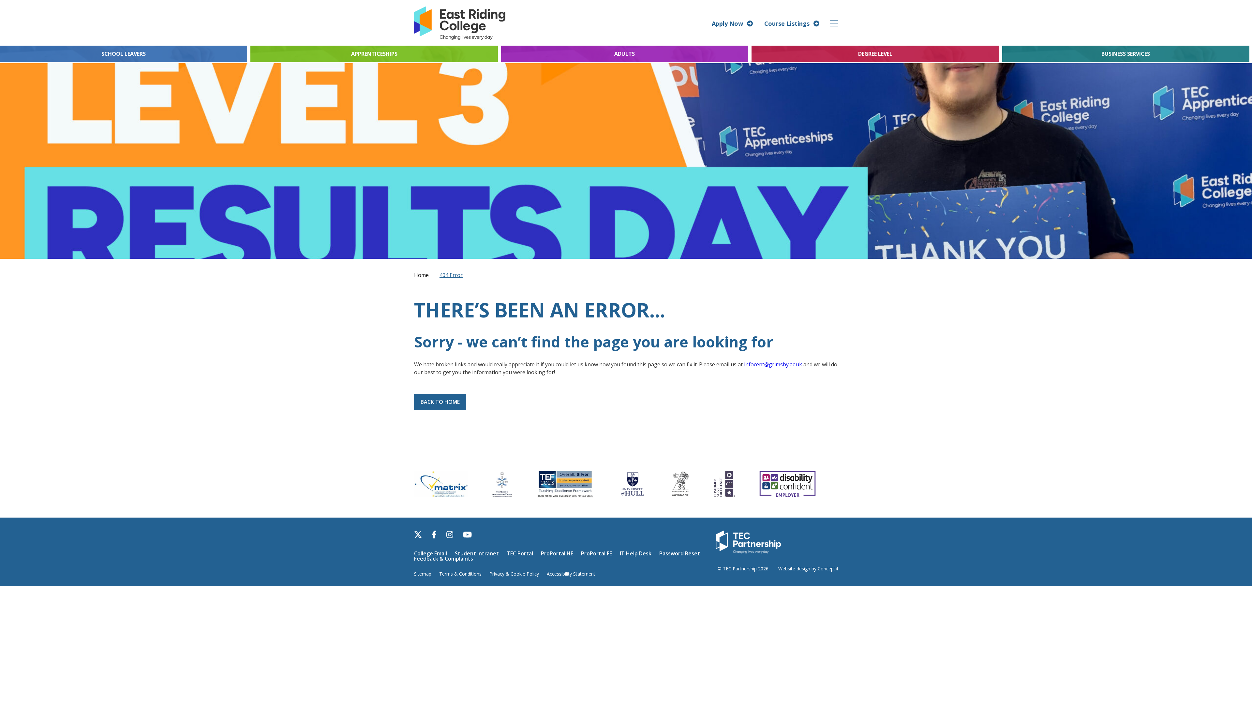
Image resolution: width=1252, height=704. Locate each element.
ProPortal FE (596, 553)
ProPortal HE (557, 553)
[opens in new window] (748, 541)
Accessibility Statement (571, 574)
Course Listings (787, 23)
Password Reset (679, 553)
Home (421, 275)
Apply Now (727, 23)
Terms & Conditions (460, 574)
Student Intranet (477, 553)
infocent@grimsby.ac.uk (773, 364)
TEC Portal (520, 553)
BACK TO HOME (440, 401)
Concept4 (828, 568)
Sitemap (422, 574)
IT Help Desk (635, 553)
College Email (430, 553)
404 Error (451, 275)
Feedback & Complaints (443, 558)
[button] (834, 23)
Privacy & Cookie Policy (514, 574)
